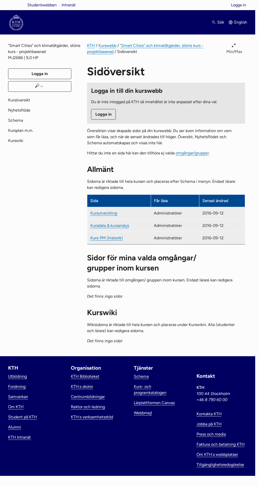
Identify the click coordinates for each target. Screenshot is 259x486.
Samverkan (18, 396)
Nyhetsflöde (19, 110)
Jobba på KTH (209, 424)
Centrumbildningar (88, 396)
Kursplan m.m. (20, 130)
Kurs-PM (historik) (106, 238)
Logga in (238, 5)
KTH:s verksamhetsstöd (92, 417)
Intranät (69, 5)
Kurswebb (107, 45)
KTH (91, 45)
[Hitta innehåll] (39, 86)
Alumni (14, 427)
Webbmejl (143, 412)
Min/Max (234, 51)
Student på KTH (22, 417)
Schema (15, 120)
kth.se (16, 5)
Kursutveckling (103, 213)
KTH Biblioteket (85, 376)
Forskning (17, 386)
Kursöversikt (19, 100)
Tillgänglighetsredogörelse (220, 464)
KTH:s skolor (82, 386)
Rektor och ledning (88, 406)
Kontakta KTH (209, 413)
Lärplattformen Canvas (154, 402)
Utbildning (17, 376)
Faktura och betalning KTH (221, 444)
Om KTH (16, 406)
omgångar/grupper (192, 153)
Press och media (211, 434)
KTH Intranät (19, 437)
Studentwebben (42, 5)
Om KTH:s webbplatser (217, 454)
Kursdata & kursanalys (109, 225)
